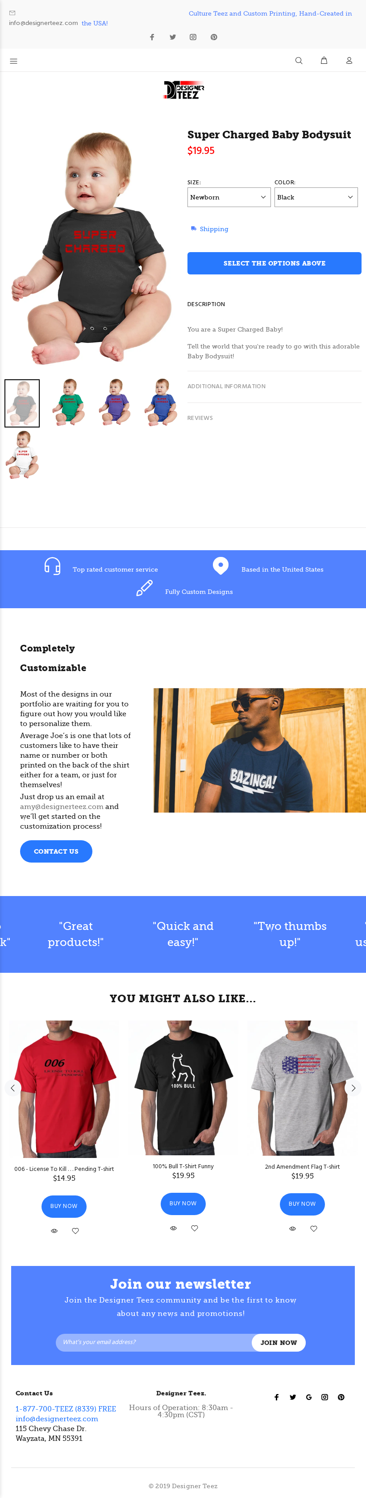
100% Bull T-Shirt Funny (183, 1167)
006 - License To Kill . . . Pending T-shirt (64, 1169)
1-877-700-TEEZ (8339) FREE (66, 1409)
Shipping (214, 228)
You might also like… (183, 998)
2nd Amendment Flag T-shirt (302, 1167)
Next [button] (353, 1087)
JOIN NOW (279, 1343)
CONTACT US (56, 851)
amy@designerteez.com (62, 807)
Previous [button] (12, 1087)
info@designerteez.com (43, 23)
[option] (97, 430)
